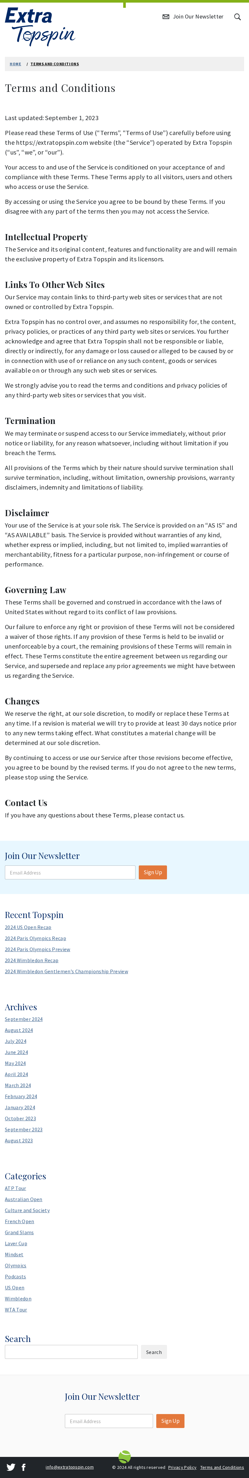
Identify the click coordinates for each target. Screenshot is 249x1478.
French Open (19, 1221)
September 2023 (23, 1129)
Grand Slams (19, 1232)
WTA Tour (16, 1309)
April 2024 (16, 1074)
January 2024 (20, 1107)
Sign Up (153, 872)
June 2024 (16, 1052)
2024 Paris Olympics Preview (37, 949)
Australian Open (23, 1199)
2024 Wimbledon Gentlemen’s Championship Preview (66, 971)
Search (18, 1338)
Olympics (16, 1265)
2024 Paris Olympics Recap (35, 938)
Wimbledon (18, 1298)
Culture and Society (27, 1210)
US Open (14, 1287)
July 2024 (15, 1041)
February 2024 (21, 1096)
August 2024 (19, 1030)
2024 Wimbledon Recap (31, 960)
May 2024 (15, 1063)
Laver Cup (16, 1243)
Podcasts (15, 1276)
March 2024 (18, 1085)
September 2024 (23, 1019)
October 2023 (20, 1118)
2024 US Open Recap (28, 927)
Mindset (14, 1254)
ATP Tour (15, 1188)
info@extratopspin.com (70, 1467)
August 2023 (19, 1140)
